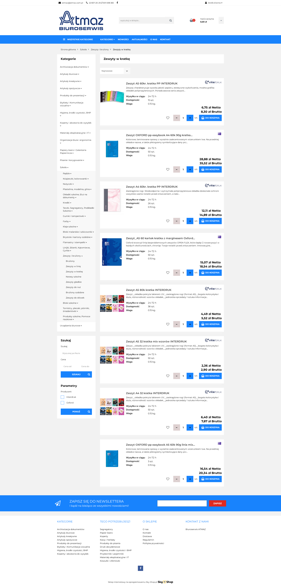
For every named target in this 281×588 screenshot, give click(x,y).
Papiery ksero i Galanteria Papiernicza (73, 151)
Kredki (66, 202)
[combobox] (115, 71)
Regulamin (148, 540)
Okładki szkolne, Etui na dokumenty (75, 196)
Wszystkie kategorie (80, 39)
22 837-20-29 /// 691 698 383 (101, 3)
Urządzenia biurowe (70, 325)
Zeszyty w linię (73, 266)
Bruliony (70, 261)
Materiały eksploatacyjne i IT (74, 133)
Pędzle (66, 173)
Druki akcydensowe (110, 547)
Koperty (104, 536)
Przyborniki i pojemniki (112, 554)
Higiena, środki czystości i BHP (116, 550)
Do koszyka (212, 118)
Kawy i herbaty (107, 540)
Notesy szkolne (73, 276)
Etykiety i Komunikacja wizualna (71, 104)
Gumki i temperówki (74, 216)
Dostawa (147, 536)
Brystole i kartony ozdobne (77, 237)
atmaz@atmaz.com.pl (72, 3)
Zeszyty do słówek (75, 297)
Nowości (123, 39)
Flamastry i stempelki (74, 242)
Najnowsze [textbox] (107, 71)
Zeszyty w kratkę (74, 271)
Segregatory (106, 529)
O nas (153, 39)
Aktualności (139, 39)
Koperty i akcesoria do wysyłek (75, 122)
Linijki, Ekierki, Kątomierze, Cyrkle (76, 249)
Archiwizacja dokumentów (74, 67)
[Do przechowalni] (168, 118)
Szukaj (76, 374)
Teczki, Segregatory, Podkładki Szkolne (78, 209)
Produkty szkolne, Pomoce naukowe (76, 318)
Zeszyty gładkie (74, 282)
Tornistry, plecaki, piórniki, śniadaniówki (76, 309)
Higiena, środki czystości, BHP (75, 112)
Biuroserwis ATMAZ (196, 529)
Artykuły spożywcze (70, 88)
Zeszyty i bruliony (72, 256)
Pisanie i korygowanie (71, 160)
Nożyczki (68, 184)
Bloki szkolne (70, 303)
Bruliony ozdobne (75, 292)
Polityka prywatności (153, 543)
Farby (66, 221)
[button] (65, 522)
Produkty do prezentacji (72, 95)
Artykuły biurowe (69, 74)
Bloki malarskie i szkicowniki (78, 232)
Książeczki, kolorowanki (75, 178)
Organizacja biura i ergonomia (75, 140)
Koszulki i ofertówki (110, 561)
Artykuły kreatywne (70, 81)
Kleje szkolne (70, 226)
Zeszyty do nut (73, 287)
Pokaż (76, 411)
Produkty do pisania (110, 543)
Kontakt (165, 39)
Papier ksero (106, 532)
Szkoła (63, 167)
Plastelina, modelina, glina (76, 189)
